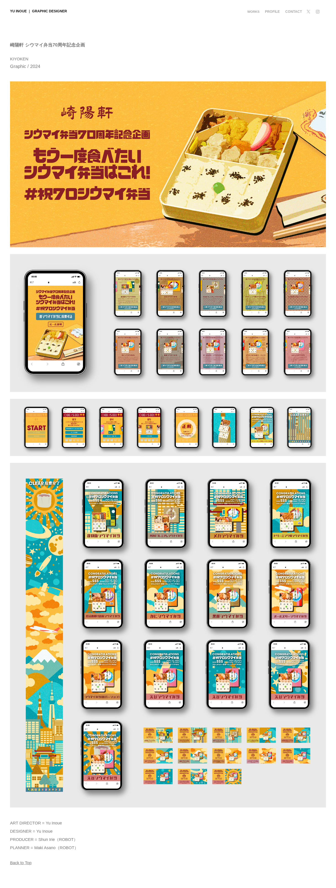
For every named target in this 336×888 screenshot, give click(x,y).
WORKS (253, 11)
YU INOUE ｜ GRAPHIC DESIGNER (38, 11)
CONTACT (293, 11)
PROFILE (272, 11)
